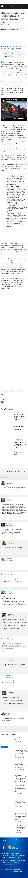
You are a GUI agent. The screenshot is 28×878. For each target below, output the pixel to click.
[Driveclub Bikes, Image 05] (14, 331)
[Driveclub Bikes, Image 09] (14, 378)
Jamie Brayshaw (9, 53)
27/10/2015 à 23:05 (9, 525)
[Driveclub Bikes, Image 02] (14, 297)
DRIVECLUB (13, 68)
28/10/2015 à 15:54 (9, 593)
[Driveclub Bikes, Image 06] (14, 344)
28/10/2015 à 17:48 (9, 639)
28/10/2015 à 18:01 (10, 660)
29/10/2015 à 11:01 (10, 615)
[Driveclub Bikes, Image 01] (14, 321)
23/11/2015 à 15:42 (8, 714)
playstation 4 (20, 391)
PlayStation (9, 6)
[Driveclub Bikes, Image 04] (14, 308)
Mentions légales (5, 874)
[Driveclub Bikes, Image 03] (14, 234)
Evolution (3, 127)
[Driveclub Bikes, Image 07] (14, 354)
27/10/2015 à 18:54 (9, 483)
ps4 (2, 394)
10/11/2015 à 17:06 (10, 693)
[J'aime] (20, 742)
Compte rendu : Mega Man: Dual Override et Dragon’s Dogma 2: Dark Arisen (20, 802)
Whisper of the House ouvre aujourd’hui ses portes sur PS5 (20, 790)
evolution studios (12, 391)
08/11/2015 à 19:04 (9, 677)
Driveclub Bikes (4, 391)
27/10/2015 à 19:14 (8, 500)
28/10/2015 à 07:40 (10, 543)
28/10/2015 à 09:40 (9, 576)
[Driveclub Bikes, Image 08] (14, 367)
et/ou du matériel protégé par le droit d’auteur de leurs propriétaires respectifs (13, 862)
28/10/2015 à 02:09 (9, 560)
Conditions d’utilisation (7, 869)
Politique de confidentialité (18, 870)
